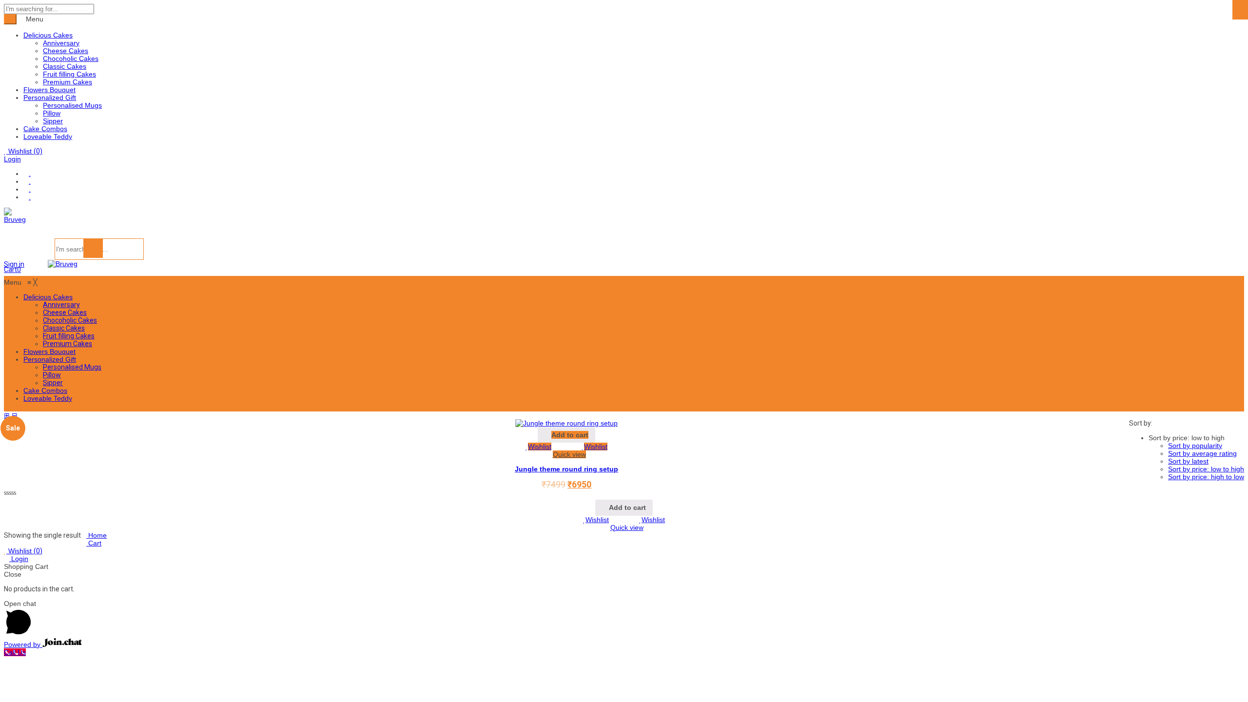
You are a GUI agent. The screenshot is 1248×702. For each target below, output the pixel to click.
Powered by (23, 644)
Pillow (51, 113)
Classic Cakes (64, 66)
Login (12, 159)
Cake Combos (45, 129)
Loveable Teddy (47, 136)
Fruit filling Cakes (69, 74)
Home (96, 535)
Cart (93, 543)
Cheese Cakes (65, 51)
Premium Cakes (67, 82)
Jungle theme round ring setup (566, 469)
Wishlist (24, 151)
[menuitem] (48, 297)
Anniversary (61, 43)
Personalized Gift (49, 97)
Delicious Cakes (48, 35)
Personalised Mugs (72, 105)
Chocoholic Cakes (70, 58)
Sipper (53, 121)
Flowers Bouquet (49, 90)
